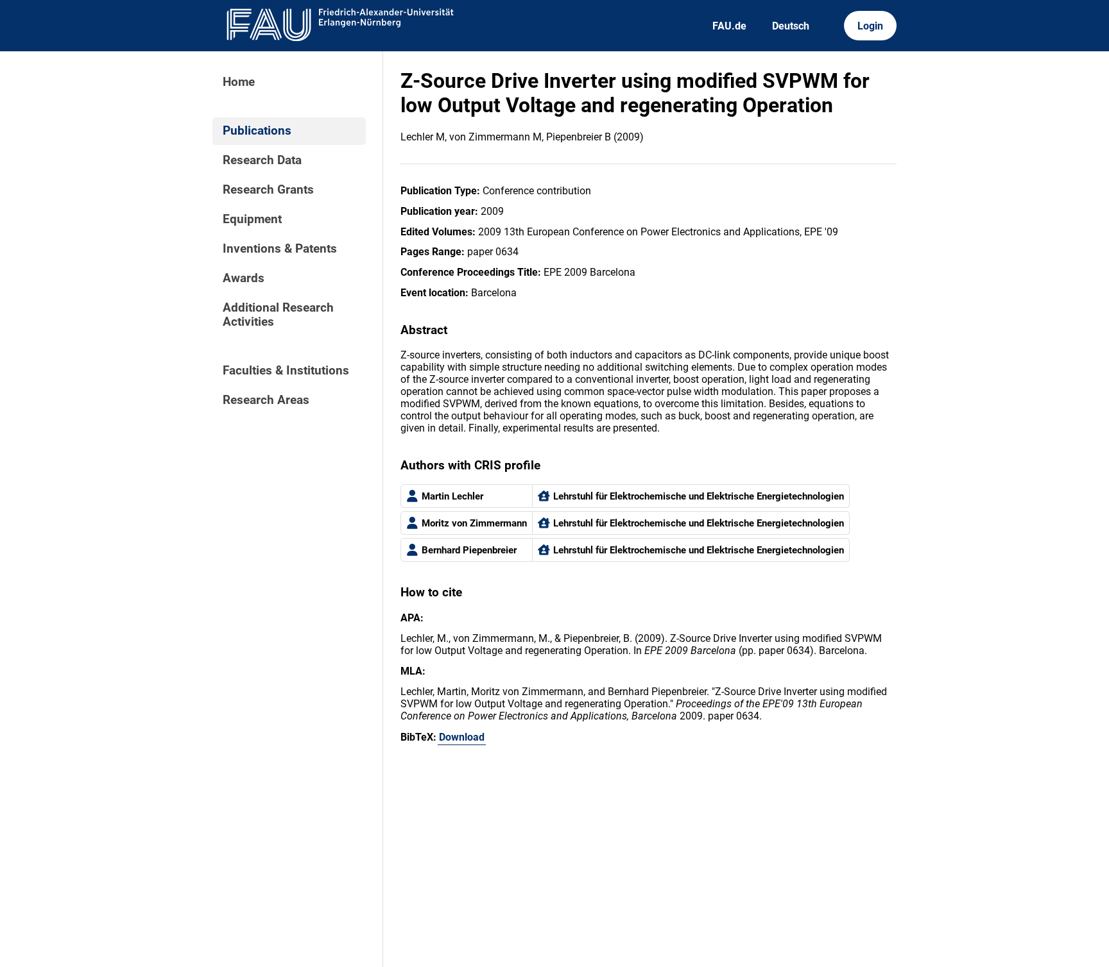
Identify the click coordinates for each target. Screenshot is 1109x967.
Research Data (262, 160)
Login (870, 26)
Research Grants (268, 190)
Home (239, 82)
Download (462, 737)
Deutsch (790, 26)
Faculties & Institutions (286, 371)
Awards (243, 278)
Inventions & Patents (280, 249)
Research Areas (266, 400)
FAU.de (729, 26)
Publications (257, 131)
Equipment (252, 219)
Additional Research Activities (278, 315)
